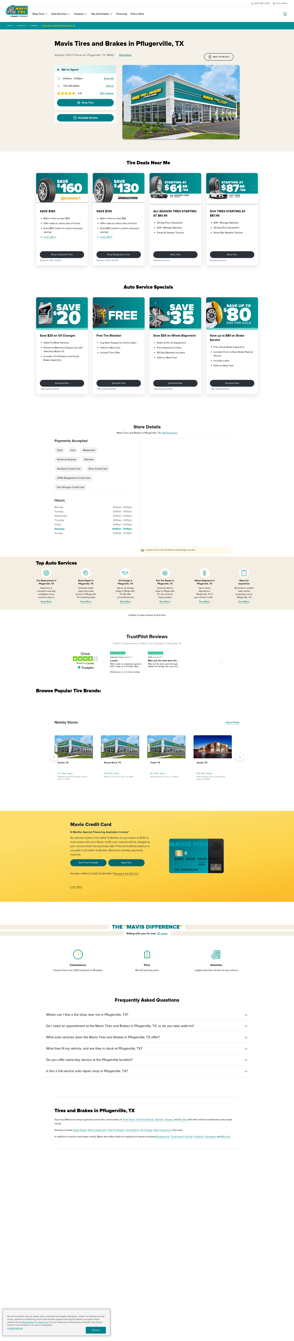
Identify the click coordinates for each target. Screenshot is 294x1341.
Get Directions (169, 432)
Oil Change (146, 1130)
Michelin (226, 1136)
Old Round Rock (145, 1119)
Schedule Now (62, 383)
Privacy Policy (28, 1322)
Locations (34, 25)
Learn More (50, 237)
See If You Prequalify (88, 862)
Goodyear (210, 1136)
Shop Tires (175, 254)
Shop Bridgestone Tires (118, 254)
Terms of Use (43, 1322)
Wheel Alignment (97, 1130)
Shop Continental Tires (62, 254)
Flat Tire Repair (116, 1130)
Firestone (199, 1136)
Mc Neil (183, 1119)
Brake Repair (79, 1130)
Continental (177, 1136)
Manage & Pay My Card (126, 873)
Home (10, 25)
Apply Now (126, 862)
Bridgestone (162, 1136)
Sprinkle (159, 1119)
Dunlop (188, 1136)
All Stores (21, 25)
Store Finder (233, 722)
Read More (46, 601)
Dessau (169, 1119)
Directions (125, 55)
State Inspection (162, 1130)
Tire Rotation (132, 1130)
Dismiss (96, 1330)
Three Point (128, 1119)
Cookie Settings (15, 1328)
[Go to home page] (17, 11)
